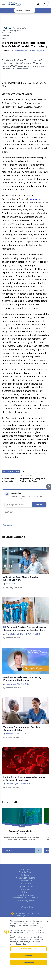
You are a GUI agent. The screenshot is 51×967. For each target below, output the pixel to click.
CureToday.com (25, 880)
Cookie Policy (21, 944)
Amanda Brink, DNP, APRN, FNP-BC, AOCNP (23, 634)
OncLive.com (25, 883)
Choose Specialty (23, 10)
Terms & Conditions (25, 895)
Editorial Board (25, 872)
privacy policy (8, 512)
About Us (25, 869)
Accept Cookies (28, 962)
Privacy (25, 892)
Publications (8, 525)
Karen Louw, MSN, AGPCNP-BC (18, 784)
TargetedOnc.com (25, 886)
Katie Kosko (10, 583)
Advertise (25, 889)
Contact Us (25, 875)
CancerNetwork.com (25, 878)
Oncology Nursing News (11, 30)
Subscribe (38, 505)
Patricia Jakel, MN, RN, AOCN (17, 684)
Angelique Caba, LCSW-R (16, 734)
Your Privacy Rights (25, 900)
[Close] (47, 921)
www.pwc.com (35, 199)
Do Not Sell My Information (25, 897)
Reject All (28, 956)
